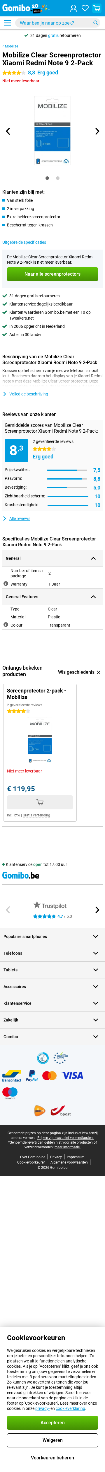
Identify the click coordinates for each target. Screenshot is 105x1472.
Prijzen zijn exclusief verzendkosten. (65, 1138)
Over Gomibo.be (32, 1157)
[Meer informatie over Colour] (6, 624)
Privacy (56, 1157)
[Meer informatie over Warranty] (6, 583)
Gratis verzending (36, 815)
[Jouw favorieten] (85, 8)
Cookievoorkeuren (31, 1162)
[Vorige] (8, 131)
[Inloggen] (73, 8)
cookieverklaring (70, 1408)
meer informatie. (67, 1147)
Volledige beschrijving (28, 394)
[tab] (47, 178)
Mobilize (11, 46)
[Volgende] (97, 131)
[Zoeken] (95, 23)
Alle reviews (19, 518)
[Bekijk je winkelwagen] (97, 8)
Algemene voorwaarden (69, 1162)
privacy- (42, 1408)
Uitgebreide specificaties (24, 242)
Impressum (76, 1157)
